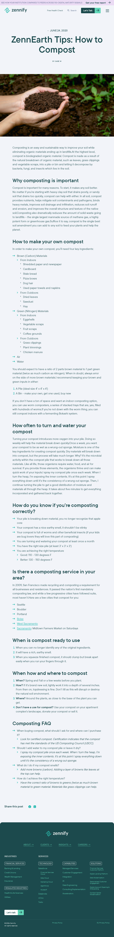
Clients (46, 844)
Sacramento (24, 628)
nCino (41, 898)
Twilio (40, 902)
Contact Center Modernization (95, 893)
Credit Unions (10, 873)
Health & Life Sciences (13, 893)
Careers (84, 844)
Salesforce (42, 868)
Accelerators (68, 893)
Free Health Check (55, 10)
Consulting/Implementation (74, 889)
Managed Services (70, 868)
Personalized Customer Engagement (98, 882)
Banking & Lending (12, 868)
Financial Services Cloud (47, 873)
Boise (20, 618)
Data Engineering (70, 885)
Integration (67, 877)
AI (63, 881)
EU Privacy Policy (103, 923)
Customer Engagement (72, 873)
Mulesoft (44, 890)
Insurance (8, 881)
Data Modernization (97, 878)
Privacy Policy (57, 923)
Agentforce (45, 886)
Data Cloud (45, 878)
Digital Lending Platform (99, 874)
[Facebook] (30, 806)
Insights (65, 844)
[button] (72, 10)
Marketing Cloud (47, 882)
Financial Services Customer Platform (97, 869)
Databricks (42, 894)
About (28, 844)
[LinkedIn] (35, 806)
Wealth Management (13, 877)
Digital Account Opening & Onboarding (99, 888)
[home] (15, 10)
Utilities (7, 897)
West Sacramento (27, 623)
